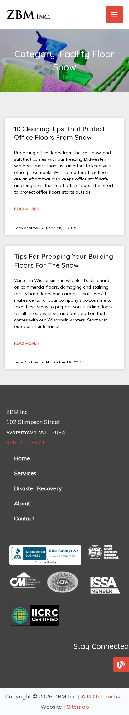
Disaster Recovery (38, 488)
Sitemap (78, 706)
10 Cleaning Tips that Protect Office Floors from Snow (59, 133)
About (22, 503)
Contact (24, 518)
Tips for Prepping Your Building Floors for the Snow (63, 260)
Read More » (26, 208)
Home (22, 458)
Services (25, 473)
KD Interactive (105, 696)
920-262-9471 (25, 442)
